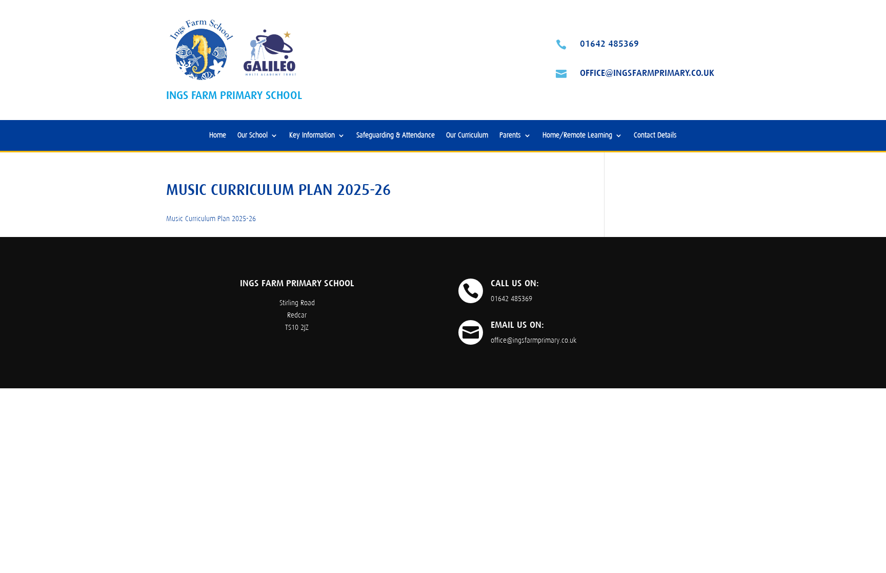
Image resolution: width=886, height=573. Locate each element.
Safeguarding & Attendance (395, 135)
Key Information (312, 135)
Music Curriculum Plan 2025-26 (211, 219)
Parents (510, 135)
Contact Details (655, 135)
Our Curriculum (467, 135)
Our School (252, 135)
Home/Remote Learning (577, 135)
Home (217, 135)
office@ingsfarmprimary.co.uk (647, 73)
